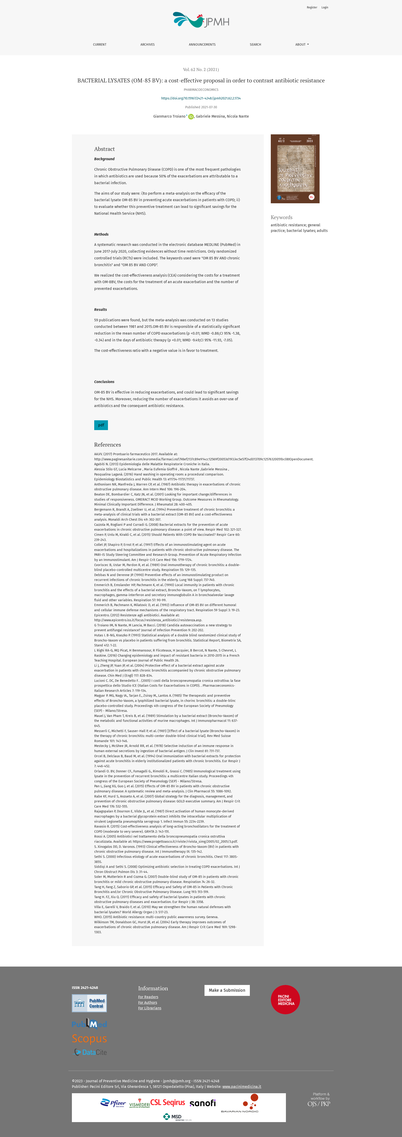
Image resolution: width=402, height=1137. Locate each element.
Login (325, 7)
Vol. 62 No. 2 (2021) (201, 69)
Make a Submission (227, 990)
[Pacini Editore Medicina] (285, 999)
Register (312, 7)
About (300, 45)
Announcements (202, 45)
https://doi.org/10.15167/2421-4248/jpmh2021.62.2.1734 (201, 98)
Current (99, 45)
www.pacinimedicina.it (241, 1086)
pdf (101, 425)
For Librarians (149, 1008)
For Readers (148, 997)
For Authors (147, 1002)
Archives (148, 45)
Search (255, 45)
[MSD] (177, 1116)
